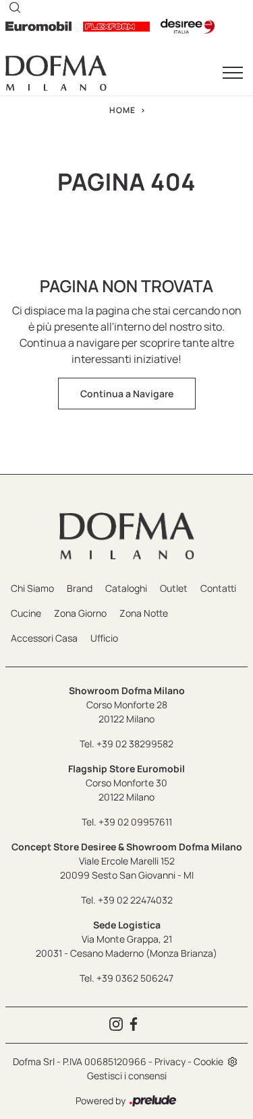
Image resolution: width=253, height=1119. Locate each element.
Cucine (26, 613)
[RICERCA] (15, 6)
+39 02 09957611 (135, 821)
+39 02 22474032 (135, 899)
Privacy (170, 1061)
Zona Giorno (80, 613)
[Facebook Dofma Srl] (135, 1025)
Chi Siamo (32, 588)
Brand (79, 588)
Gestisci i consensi (127, 1075)
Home (122, 110)
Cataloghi (126, 588)
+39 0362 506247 (134, 978)
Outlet (174, 588)
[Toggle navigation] (233, 73)
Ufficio (104, 638)
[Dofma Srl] (56, 73)
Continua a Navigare (126, 393)
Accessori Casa (44, 638)
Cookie (208, 1061)
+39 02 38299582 (134, 743)
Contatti (218, 588)
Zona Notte (143, 613)
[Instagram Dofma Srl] (118, 1025)
